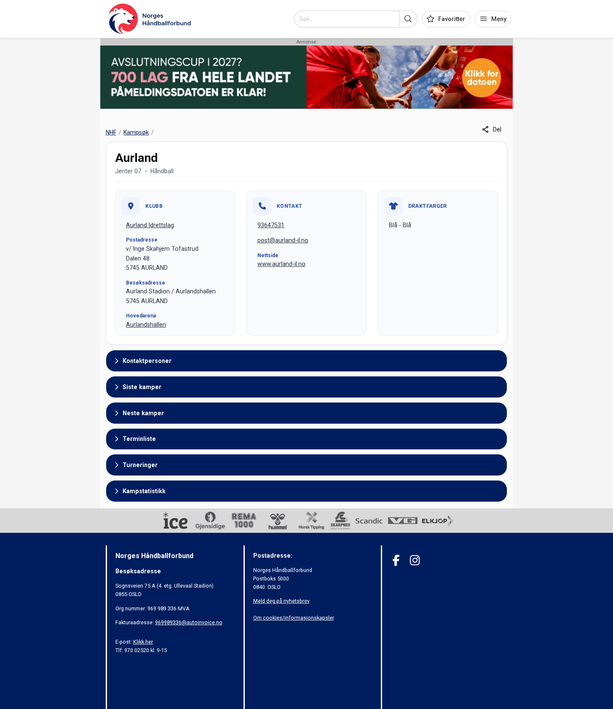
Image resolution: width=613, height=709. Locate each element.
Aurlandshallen (146, 324)
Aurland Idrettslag (150, 225)
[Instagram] (415, 560)
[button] (408, 19)
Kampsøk (136, 132)
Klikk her (143, 642)
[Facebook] (396, 560)
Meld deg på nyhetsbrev (281, 601)
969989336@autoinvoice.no (188, 622)
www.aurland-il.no (281, 264)
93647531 (270, 225)
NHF (111, 132)
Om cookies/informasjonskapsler (293, 618)
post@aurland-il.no (282, 240)
